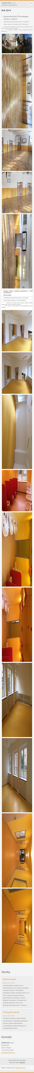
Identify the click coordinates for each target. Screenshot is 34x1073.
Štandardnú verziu (20, 1067)
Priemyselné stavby (11, 1012)
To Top (31, 1068)
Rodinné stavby (9, 979)
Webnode (22, 1062)
